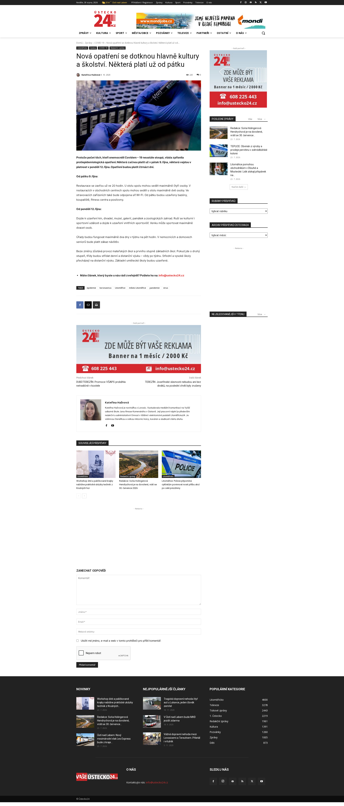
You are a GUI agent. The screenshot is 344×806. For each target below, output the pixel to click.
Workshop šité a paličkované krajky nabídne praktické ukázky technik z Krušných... (115, 702)
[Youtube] (266, 3)
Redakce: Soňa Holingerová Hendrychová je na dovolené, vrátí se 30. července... (246, 132)
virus (165, 287)
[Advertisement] (138, 536)
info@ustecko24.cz (171, 275)
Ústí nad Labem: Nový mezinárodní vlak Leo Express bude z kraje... (114, 739)
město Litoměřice (137, 287)
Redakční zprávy (118, 48)
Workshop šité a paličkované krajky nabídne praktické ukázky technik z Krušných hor (94, 484)
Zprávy (88, 42)
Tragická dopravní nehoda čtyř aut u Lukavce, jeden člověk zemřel (181, 702)
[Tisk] (96, 305)
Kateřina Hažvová (91, 74)
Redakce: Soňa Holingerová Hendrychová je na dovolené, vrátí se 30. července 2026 (138, 484)
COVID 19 (99, 42)
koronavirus (105, 287)
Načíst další (237, 186)
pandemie (155, 287)
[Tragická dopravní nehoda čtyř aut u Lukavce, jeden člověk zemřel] (152, 703)
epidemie (91, 287)
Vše (250, 119)
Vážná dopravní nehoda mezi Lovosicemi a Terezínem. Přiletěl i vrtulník (182, 738)
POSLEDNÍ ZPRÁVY (222, 119)
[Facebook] (241, 3)
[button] (263, 33)
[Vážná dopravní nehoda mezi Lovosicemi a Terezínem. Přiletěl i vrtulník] (152, 738)
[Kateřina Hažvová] (78, 75)
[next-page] (84, 496)
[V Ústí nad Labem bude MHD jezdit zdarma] (152, 721)
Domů (79, 42)
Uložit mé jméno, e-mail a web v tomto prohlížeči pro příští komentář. (121, 640)
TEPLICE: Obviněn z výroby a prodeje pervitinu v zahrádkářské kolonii (248, 150)
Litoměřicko (82, 48)
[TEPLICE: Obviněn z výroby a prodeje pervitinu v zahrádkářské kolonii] (219, 150)
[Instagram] (246, 3)
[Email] (88, 305)
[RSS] (256, 3)
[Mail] (251, 3)
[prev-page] (78, 496)
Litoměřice (120, 287)
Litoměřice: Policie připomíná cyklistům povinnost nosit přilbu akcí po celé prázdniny (181, 484)
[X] (261, 3)
